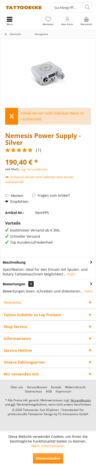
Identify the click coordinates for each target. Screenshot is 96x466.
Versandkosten (37, 387)
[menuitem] (86, 21)
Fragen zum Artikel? (53, 195)
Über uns (17, 387)
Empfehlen (18, 201)
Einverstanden (48, 458)
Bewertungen (14, 284)
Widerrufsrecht (75, 387)
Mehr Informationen (48, 446)
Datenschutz (33, 391)
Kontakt (56, 387)
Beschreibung (14, 262)
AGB (49, 391)
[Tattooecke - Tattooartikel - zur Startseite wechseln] (24, 7)
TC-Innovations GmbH (73, 414)
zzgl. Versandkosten (34, 169)
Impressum (63, 391)
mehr (71, 274)
